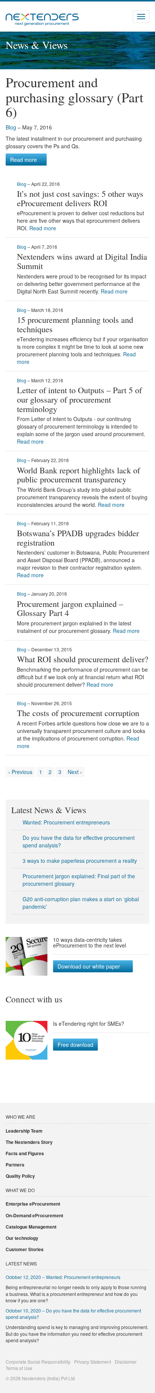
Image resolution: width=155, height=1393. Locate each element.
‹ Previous (20, 772)
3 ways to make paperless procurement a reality (80, 860)
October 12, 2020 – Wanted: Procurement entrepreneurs (63, 1277)
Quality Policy (20, 1175)
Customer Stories (25, 1249)
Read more (23, 159)
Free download (75, 1044)
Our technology (22, 1238)
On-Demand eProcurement (34, 1215)
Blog (11, 127)
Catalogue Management (31, 1226)
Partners (15, 1164)
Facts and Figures (25, 1153)
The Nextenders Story (29, 1142)
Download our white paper (89, 966)
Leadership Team (24, 1130)
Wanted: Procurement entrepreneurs (66, 822)
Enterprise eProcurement (33, 1203)
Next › (75, 772)
